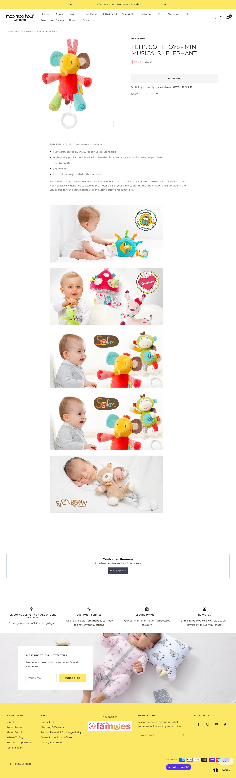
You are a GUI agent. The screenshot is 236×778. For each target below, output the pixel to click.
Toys (43, 20)
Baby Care (147, 14)
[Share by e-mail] (157, 94)
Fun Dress (91, 14)
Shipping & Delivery (52, 727)
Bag (160, 14)
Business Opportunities (20, 742)
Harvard (46, 14)
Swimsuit (173, 14)
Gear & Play (129, 14)
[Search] (214, 17)
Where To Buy (14, 737)
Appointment (14, 727)
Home (9, 31)
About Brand (14, 732)
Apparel (60, 14)
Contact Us (47, 721)
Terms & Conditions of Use (56, 737)
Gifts (187, 14)
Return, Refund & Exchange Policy (61, 732)
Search (10, 721)
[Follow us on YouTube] (216, 724)
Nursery (75, 14)
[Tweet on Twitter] (151, 94)
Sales (86, 20)
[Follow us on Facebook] (198, 724)
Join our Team (14, 747)
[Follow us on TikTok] (225, 724)
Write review (118, 570)
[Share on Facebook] (142, 94)
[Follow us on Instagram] (207, 724)
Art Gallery (57, 20)
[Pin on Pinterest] (146, 94)
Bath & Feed (109, 14)
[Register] (183, 735)
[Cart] (228, 17)
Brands (73, 20)
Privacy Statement (52, 742)
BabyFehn (138, 38)
